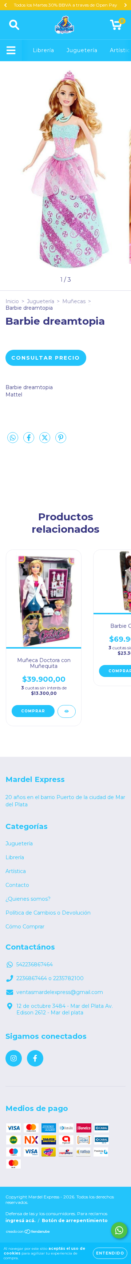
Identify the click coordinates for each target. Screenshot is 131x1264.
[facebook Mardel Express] (35, 1058)
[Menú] (11, 50)
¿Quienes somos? (28, 899)
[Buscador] (14, 25)
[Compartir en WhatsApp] (12, 438)
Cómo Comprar (24, 926)
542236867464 (34, 964)
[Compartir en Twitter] (45, 440)
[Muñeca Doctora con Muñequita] (66, 711)
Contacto (17, 885)
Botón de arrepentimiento (75, 1220)
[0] (116, 26)
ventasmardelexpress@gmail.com (59, 992)
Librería (43, 50)
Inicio (12, 301)
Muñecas (74, 301)
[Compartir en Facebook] (29, 440)
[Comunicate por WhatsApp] (119, 1230)
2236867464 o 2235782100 (50, 978)
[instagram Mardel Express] (13, 1058)
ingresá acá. (20, 1220)
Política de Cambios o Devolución (48, 912)
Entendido (110, 1253)
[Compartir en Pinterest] (60, 440)
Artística (15, 871)
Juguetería (82, 50)
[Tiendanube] (28, 1232)
